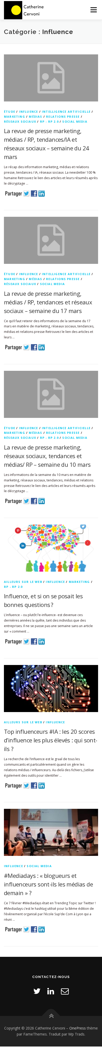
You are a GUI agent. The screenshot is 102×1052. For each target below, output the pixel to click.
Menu (93, 10)
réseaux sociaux (20, 121)
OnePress (77, 1028)
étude (9, 111)
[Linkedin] (50, 991)
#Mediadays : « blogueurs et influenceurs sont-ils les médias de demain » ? (48, 884)
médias (35, 116)
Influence (28, 111)
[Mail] (65, 991)
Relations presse (63, 116)
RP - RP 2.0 (49, 121)
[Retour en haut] (51, 1015)
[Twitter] (37, 991)
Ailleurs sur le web (23, 582)
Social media (74, 121)
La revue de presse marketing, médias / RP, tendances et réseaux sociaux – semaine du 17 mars (48, 302)
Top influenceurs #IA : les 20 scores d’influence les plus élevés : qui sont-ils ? (50, 740)
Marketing (14, 116)
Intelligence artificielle (66, 111)
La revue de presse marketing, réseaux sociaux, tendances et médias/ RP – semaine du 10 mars (47, 455)
